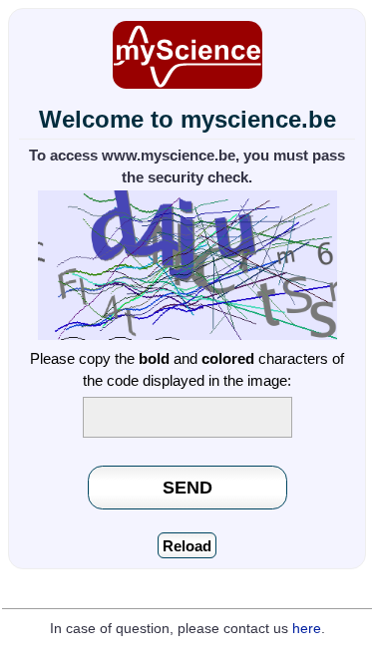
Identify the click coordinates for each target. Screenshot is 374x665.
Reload (187, 545)
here (306, 628)
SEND (187, 487)
